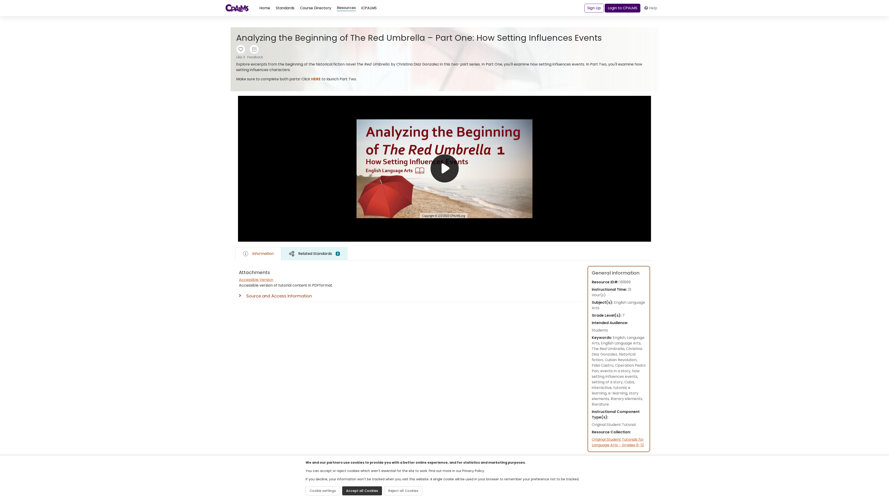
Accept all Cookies (362, 490)
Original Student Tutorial (614, 424)
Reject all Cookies (403, 490)
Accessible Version (256, 279)
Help (653, 8)
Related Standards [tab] (318, 253)
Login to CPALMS (622, 8)
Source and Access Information (279, 296)
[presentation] (314, 253)
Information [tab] (263, 253)
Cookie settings (323, 490)
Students (600, 330)
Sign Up (594, 8)
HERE (316, 79)
